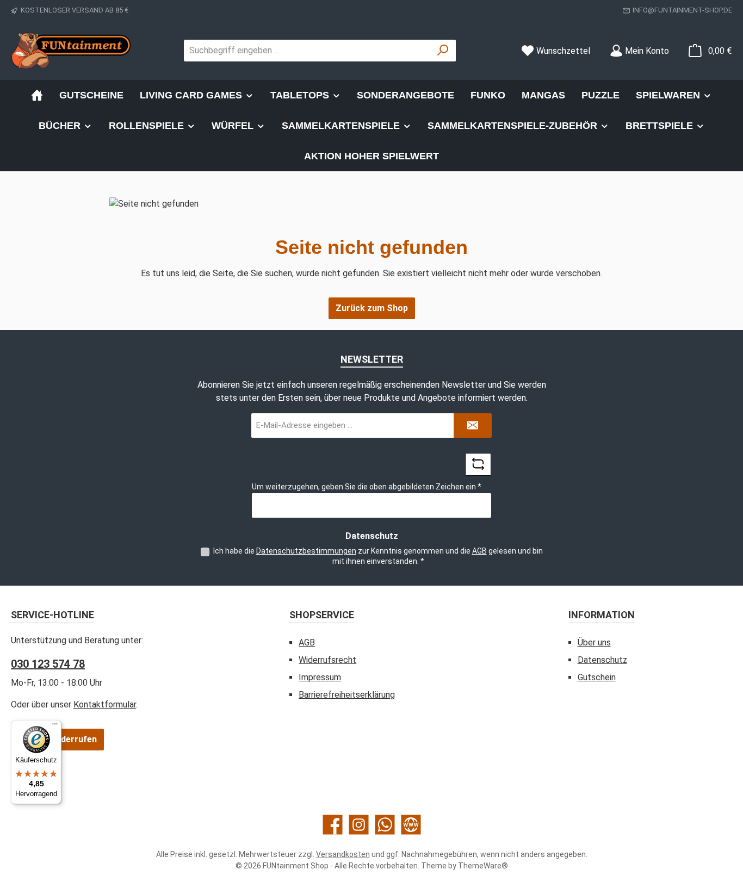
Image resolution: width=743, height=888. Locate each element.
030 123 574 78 (48, 663)
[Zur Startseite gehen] (71, 50)
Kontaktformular (104, 704)
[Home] (37, 95)
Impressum (320, 677)
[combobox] (307, 50)
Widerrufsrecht (327, 660)
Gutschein (597, 677)
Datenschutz (602, 660)
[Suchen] (443, 50)
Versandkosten (343, 854)
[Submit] (473, 425)
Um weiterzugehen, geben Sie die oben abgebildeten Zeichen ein (366, 486)
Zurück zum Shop (372, 308)
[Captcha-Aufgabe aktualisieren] (478, 464)
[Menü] (54, 726)
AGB (479, 551)
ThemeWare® (483, 865)
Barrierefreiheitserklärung (347, 695)
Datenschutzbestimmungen (306, 551)
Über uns (594, 642)
